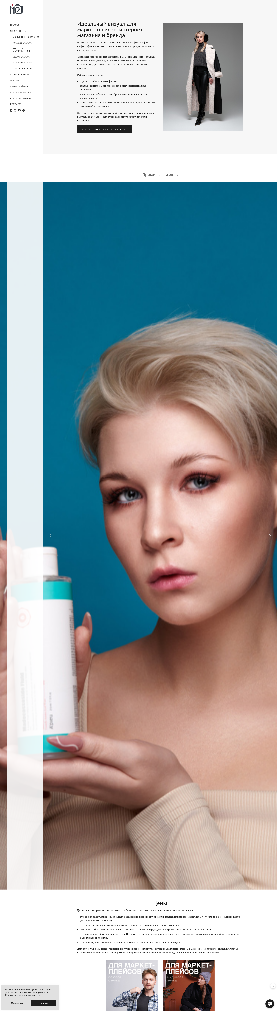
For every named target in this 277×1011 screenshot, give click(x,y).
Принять (43, 1003)
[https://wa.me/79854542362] (15, 110)
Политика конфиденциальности (23, 995)
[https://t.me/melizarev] (23, 110)
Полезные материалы (22, 98)
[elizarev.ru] (16, 9)
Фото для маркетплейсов (21, 49)
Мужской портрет (23, 69)
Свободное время (20, 74)
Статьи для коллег (20, 92)
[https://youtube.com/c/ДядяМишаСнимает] (19, 110)
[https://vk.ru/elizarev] (11, 110)
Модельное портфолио (26, 37)
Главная (14, 25)
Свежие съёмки (19, 86)
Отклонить (17, 1003)
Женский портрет (23, 63)
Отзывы (14, 80)
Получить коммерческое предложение (104, 129)
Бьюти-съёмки (21, 57)
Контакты (15, 104)
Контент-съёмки (22, 43)
